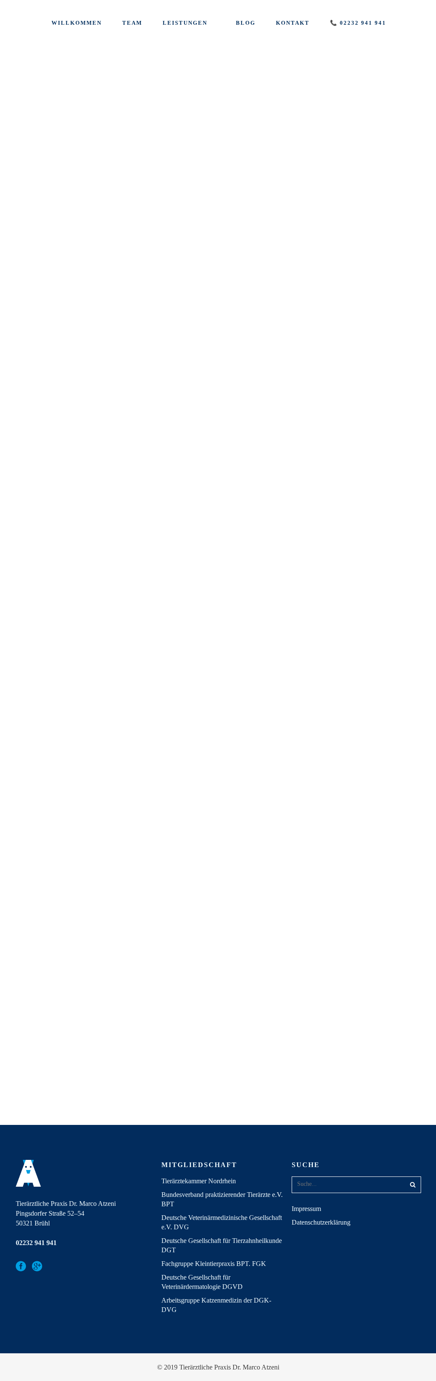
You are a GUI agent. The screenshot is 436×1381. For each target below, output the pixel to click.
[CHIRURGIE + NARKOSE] (348, 288)
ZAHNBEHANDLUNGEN (338, 173)
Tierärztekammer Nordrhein (198, 1181)
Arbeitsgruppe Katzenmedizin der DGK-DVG (216, 1305)
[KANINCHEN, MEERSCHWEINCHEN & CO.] (254, 115)
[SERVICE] (160, 115)
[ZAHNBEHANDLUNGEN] (348, 115)
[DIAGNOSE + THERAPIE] (66, 450)
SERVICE (128, 173)
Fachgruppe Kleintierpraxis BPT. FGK (213, 1263)
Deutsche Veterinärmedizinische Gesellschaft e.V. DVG (221, 1222)
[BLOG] (66, 115)
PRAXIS (219, 1063)
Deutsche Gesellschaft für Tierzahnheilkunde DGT (221, 1245)
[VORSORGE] (160, 450)
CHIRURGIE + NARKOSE (340, 346)
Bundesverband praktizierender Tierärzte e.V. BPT (222, 1199)
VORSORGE (132, 508)
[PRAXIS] (254, 727)
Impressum (306, 1208)
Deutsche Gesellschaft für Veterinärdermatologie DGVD (202, 1282)
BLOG (29, 173)
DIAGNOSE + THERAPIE (57, 508)
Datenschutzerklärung (321, 1222)
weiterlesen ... (132, 239)
